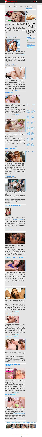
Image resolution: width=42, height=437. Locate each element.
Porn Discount (33, 104)
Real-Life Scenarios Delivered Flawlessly (12, 229)
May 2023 (28, 123)
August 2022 (28, 129)
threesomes (29, 32)
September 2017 (33, 129)
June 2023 (28, 122)
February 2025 (28, 112)
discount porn (32, 23)
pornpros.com (27, 30)
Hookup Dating (28, 150)
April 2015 (32, 144)
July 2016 (32, 139)
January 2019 (32, 118)
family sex (35, 24)
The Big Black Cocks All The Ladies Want (13, 205)
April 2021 (28, 140)
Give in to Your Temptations (10, 394)
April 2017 (32, 132)
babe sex (31, 22)
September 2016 (33, 137)
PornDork (33, 12)
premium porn (27, 31)
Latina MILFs (27, 151)
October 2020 (28, 143)
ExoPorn (27, 12)
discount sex (28, 24)
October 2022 (28, 128)
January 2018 (32, 126)
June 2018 (32, 123)
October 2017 (32, 128)
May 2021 (28, 139)
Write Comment (17, 90)
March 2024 (28, 117)
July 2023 (28, 121)
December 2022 (28, 126)
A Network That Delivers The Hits (11, 148)
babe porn (29, 22)
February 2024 (28, 118)
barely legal (33, 22)
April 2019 (32, 115)
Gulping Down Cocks (9, 92)
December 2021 (28, 133)
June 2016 (32, 140)
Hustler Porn (29, 27)
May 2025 (28, 111)
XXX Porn (34, 32)
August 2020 (28, 145)
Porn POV (33, 150)
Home (27, 8)
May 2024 (28, 115)
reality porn (31, 31)
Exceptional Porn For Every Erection (12, 116)
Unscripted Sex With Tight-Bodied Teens (12, 313)
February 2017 (32, 133)
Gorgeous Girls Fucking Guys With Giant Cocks (14, 257)
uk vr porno (33, 151)
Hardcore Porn (14, 37)
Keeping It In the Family (9, 176)
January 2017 (32, 134)
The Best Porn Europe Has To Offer (11, 336)
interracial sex (34, 27)
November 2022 (28, 127)
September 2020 (28, 144)
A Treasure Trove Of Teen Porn (11, 8)
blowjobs (27, 23)
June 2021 (28, 138)
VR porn (32, 32)
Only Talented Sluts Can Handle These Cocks (13, 36)
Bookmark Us (30, 8)
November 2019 (33, 111)
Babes (27, 104)
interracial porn (31, 27)
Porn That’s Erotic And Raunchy (11, 64)
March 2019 (32, 116)
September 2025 (28, 110)
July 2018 (32, 122)
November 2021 (28, 134)
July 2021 (28, 137)
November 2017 (33, 127)
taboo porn (33, 31)
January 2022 (28, 132)
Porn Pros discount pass (31, 30)
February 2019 (32, 117)
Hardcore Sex (30, 26)
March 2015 (32, 145)
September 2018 (33, 121)
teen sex (27, 32)
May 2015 (32, 143)
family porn (33, 24)
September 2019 (33, 112)
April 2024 (28, 116)
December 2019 (33, 110)
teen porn (35, 31)
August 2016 (32, 138)
